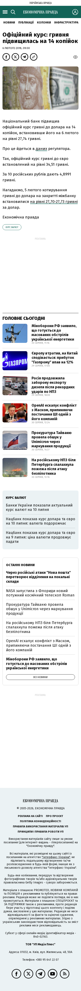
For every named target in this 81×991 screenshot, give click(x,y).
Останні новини (20, 565)
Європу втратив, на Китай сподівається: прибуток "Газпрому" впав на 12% (55, 357)
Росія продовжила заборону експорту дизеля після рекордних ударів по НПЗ (53, 385)
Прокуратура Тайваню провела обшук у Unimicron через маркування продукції (52, 439)
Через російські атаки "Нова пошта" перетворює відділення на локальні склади (38, 577)
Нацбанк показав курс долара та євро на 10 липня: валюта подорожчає (40, 521)
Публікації (26, 22)
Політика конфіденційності (40, 821)
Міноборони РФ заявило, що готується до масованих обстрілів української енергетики (54, 333)
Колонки (44, 22)
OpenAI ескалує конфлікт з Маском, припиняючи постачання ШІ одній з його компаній (54, 412)
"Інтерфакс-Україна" (56, 857)
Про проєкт (54, 816)
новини (9, 22)
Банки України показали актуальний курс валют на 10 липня (39, 507)
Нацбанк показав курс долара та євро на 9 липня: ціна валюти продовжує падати (40, 537)
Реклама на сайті (30, 816)
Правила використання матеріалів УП (40, 826)
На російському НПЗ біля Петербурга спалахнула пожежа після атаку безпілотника (54, 467)
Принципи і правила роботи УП (41, 831)
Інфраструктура (66, 22)
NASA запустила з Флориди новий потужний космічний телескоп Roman (40, 593)
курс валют (12, 227)
